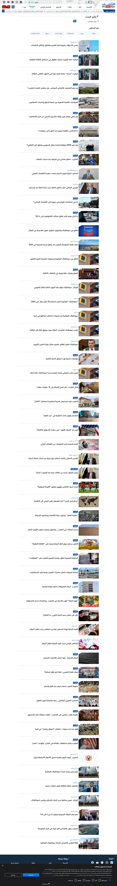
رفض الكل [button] (13, 875)
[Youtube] (8, 2)
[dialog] (58, 875)
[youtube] (97, 863)
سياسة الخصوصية (104, 877)
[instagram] (107, 863)
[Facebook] (4, 2)
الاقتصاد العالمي (45, 7)
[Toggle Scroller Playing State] (3, 10)
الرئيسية (89, 7)
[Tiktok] (21, 2)
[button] (31, 2)
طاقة (33, 862)
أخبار (50, 862)
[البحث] (13, 6)
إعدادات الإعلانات (73, 875)
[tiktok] (111, 863)
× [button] (2, 865)
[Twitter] (12, 2)
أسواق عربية (15, 862)
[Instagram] (17, 2)
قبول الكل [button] (31, 875)
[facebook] (92, 863)
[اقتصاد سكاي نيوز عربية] (104, 5)
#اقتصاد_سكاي (109, 11)
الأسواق (58, 7)
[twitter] (102, 863)
